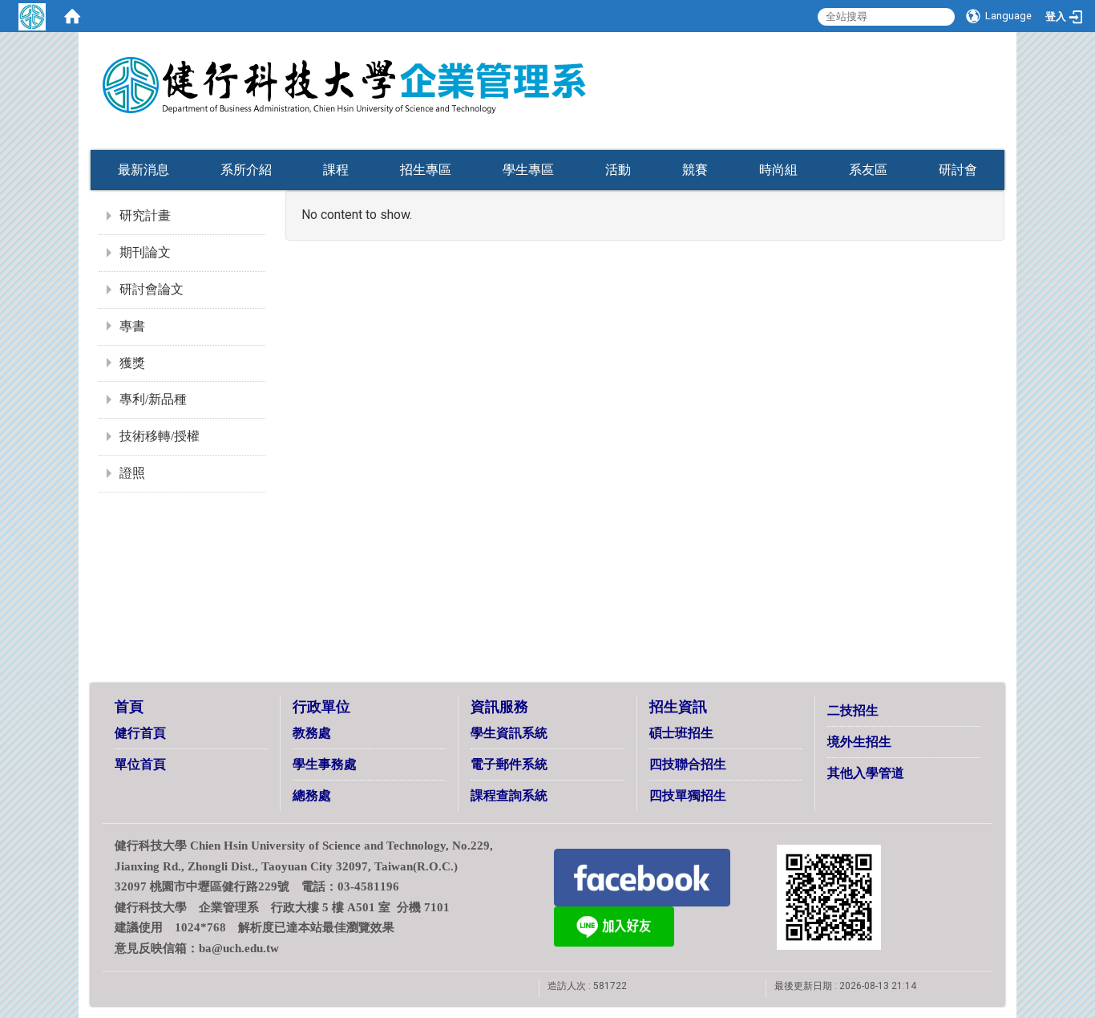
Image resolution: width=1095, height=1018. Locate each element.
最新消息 (143, 169)
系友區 (868, 169)
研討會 (958, 169)
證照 (132, 473)
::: (976, 114)
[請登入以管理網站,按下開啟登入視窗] (32, 16)
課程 (336, 169)
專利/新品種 (153, 399)
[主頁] (427, 75)
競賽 (695, 169)
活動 (618, 169)
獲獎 (132, 363)
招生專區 (425, 169)
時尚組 (778, 169)
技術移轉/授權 (159, 436)
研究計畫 (145, 215)
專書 (132, 326)
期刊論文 (145, 252)
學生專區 (528, 169)
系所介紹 (246, 169)
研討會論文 (151, 289)
